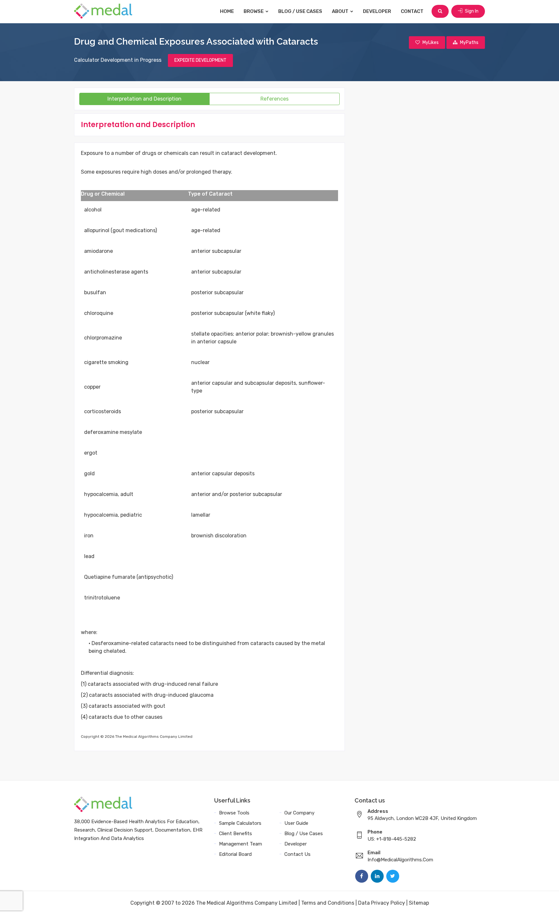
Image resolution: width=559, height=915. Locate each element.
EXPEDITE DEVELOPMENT (200, 60)
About (340, 11)
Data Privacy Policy (381, 903)
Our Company (299, 813)
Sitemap (419, 903)
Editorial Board (235, 854)
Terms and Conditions (327, 903)
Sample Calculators (240, 823)
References (274, 99)
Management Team (240, 844)
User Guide (296, 823)
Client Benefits (235, 833)
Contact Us (297, 854)
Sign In (471, 11)
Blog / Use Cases (300, 11)
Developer (377, 11)
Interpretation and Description (144, 99)
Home (227, 11)
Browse (254, 11)
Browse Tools (234, 813)
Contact (412, 11)
